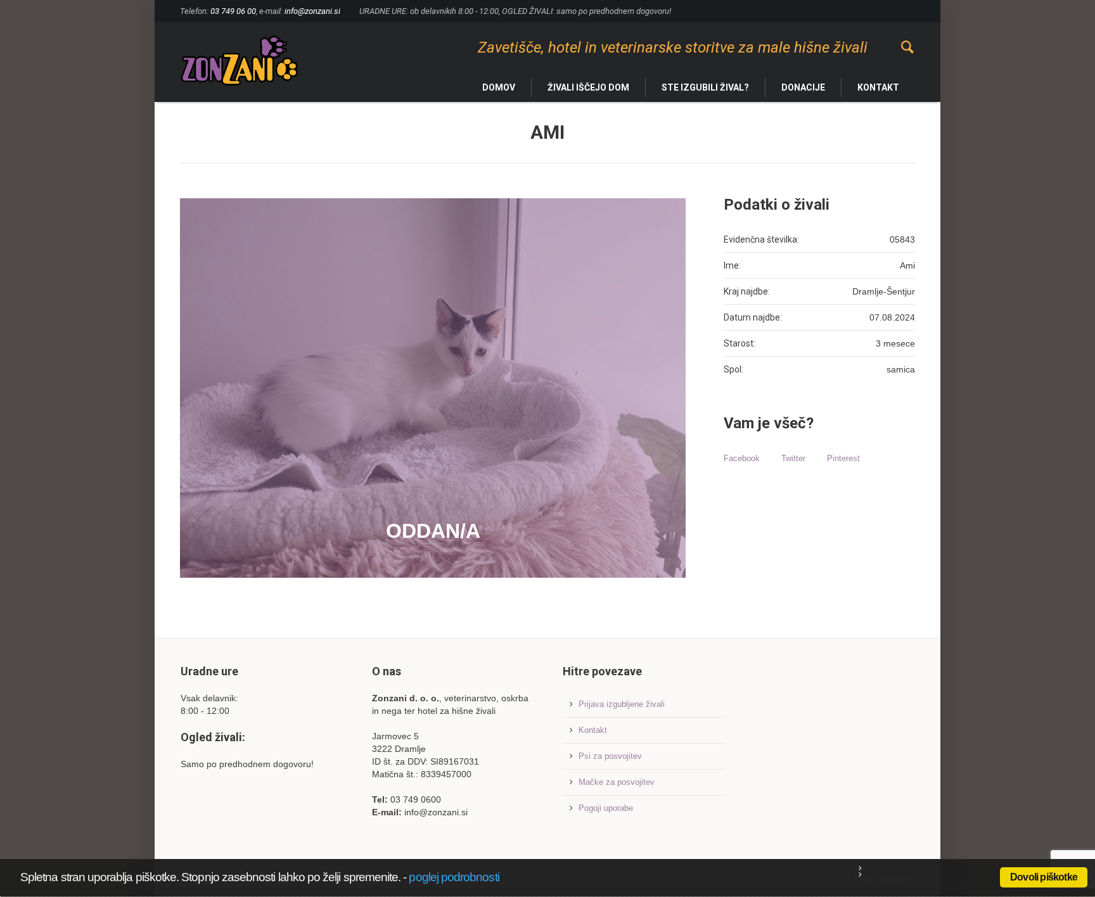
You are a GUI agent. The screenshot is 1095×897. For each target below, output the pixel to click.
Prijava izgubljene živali (622, 704)
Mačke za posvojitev (617, 782)
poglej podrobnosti (454, 877)
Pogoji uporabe (606, 808)
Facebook (742, 458)
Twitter (793, 458)
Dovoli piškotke (1043, 877)
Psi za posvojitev (610, 756)
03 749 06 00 (233, 11)
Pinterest (843, 458)
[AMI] (433, 388)
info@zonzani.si (312, 11)
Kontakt (593, 730)
